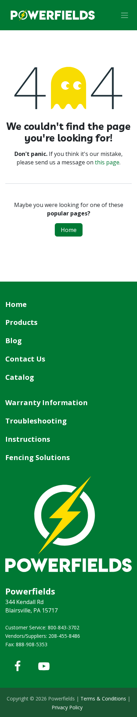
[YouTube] (44, 666)
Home (69, 230)
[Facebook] (17, 666)
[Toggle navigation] (124, 15)
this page (107, 162)
